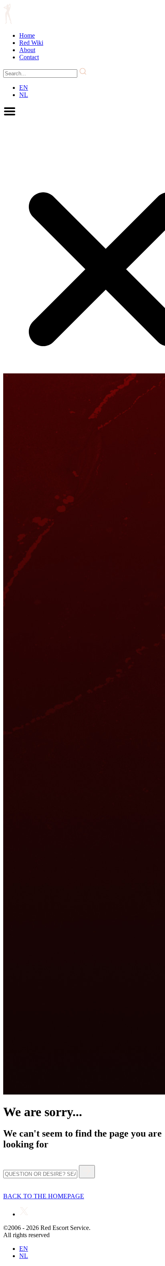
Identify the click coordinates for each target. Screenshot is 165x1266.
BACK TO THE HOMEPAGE (43, 1196)
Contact (29, 57)
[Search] (87, 1171)
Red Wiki (31, 42)
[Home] (7, 21)
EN (23, 87)
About (27, 49)
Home (27, 35)
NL (23, 94)
